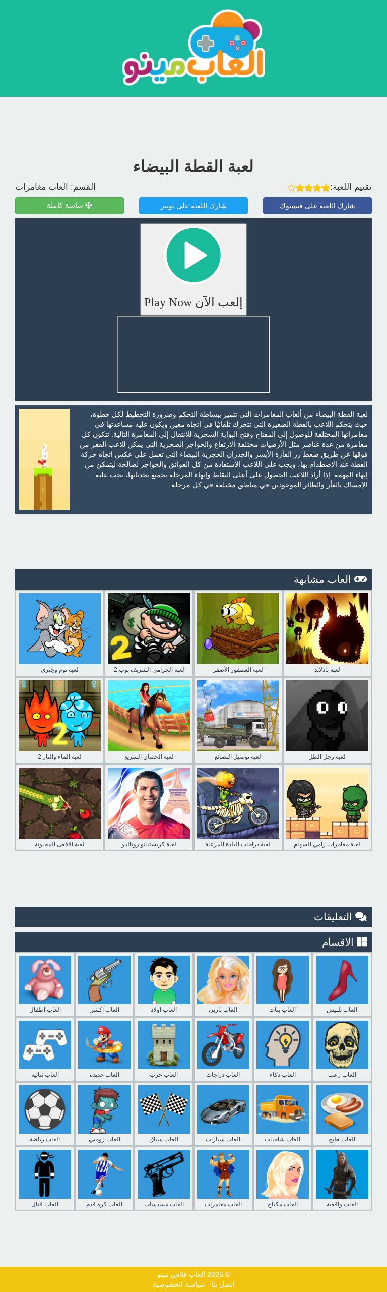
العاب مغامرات (41, 187)
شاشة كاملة (66, 205)
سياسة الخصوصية (179, 1284)
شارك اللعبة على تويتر (194, 206)
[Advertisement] (193, 124)
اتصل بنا (223, 1284)
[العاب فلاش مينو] (193, 47)
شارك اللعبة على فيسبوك (317, 206)
